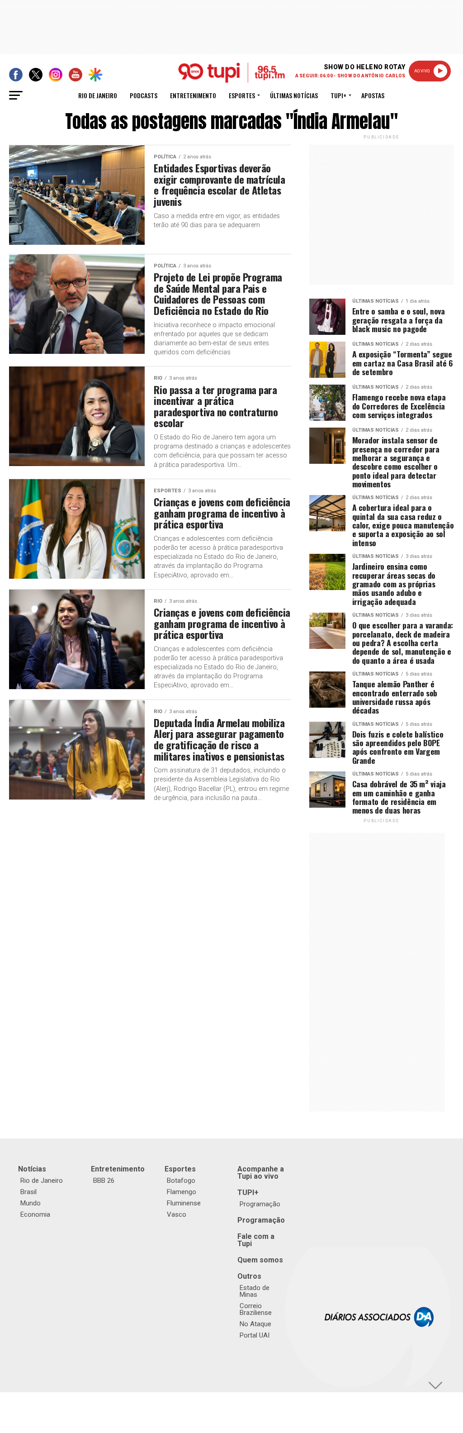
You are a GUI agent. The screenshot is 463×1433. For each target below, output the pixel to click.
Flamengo (181, 1192)
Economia (35, 1214)
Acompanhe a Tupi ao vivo (260, 1173)
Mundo (30, 1203)
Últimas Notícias (294, 95)
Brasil (28, 1192)
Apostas (372, 95)
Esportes (242, 95)
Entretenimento (193, 95)
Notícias (32, 1169)
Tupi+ (338, 95)
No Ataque (255, 1324)
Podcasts (143, 95)
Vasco (176, 1214)
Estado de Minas (254, 1291)
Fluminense (184, 1203)
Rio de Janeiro (97, 95)
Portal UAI (254, 1335)
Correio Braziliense (256, 1309)
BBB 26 (103, 1180)
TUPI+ (248, 1192)
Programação (260, 1204)
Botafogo (181, 1180)
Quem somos (260, 1260)
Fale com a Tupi (255, 1240)
